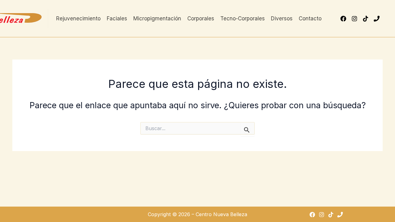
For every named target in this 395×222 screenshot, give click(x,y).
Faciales (117, 18)
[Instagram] (354, 19)
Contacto (310, 18)
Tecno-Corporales (242, 18)
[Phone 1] (377, 19)
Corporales (200, 18)
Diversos (282, 18)
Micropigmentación (157, 18)
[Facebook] (343, 19)
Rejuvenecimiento (78, 18)
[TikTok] (365, 19)
